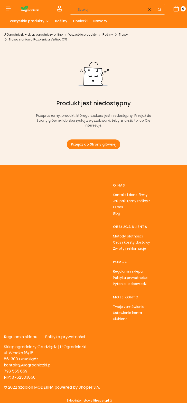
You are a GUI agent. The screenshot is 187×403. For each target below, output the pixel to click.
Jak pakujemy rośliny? (131, 200)
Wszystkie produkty (82, 34)
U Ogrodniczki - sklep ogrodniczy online (33, 34)
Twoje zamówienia (128, 306)
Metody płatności (128, 236)
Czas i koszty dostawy (131, 242)
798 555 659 (15, 371)
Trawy (123, 34)
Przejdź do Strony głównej (93, 144)
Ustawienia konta (127, 312)
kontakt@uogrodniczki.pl (27, 365)
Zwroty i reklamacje (129, 248)
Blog (116, 213)
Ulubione (120, 318)
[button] (8, 9)
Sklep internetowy (88, 400)
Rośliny (108, 34)
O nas (118, 207)
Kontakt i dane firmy (130, 194)
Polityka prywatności (130, 277)
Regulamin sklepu (128, 271)
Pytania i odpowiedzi (130, 283)
